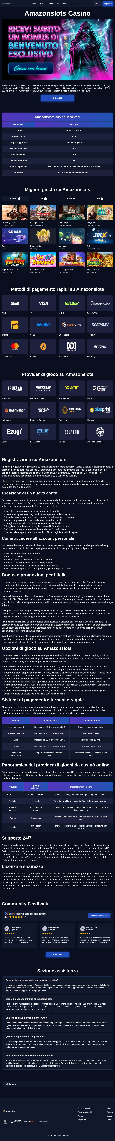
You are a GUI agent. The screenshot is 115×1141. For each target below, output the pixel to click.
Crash (69, 198)
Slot (98, 198)
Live (41, 198)
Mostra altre (57, 954)
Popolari (13, 198)
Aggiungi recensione (99, 915)
